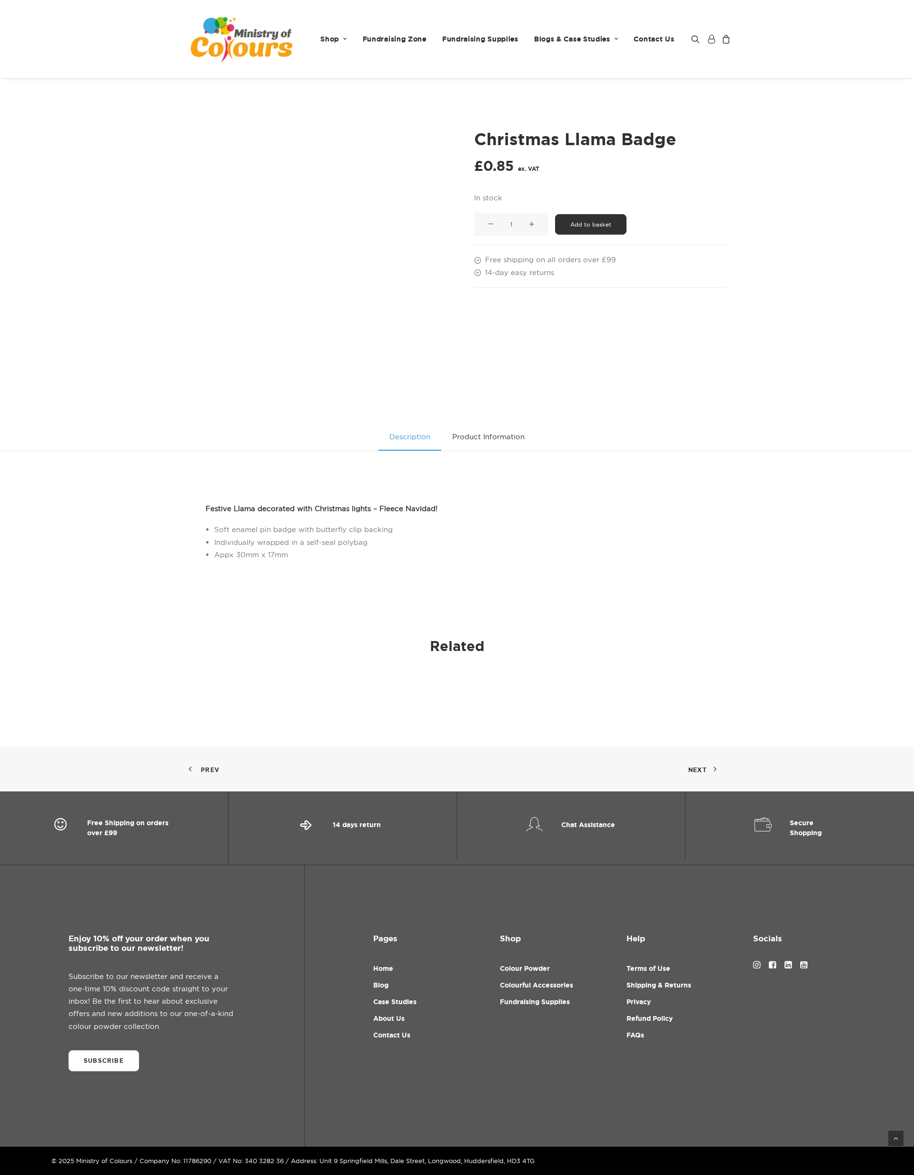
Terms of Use (648, 968)
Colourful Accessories (536, 985)
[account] (710, 39)
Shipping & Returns (658, 985)
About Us (389, 1018)
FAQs (635, 1035)
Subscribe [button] (104, 1061)
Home (383, 968)
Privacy (638, 1001)
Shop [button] (329, 39)
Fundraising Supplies (480, 39)
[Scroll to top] (896, 1137)
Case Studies (395, 1001)
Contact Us (654, 39)
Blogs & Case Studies (572, 39)
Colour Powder (525, 968)
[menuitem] (333, 39)
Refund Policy (649, 1018)
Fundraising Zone (395, 39)
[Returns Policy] (342, 828)
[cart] (724, 39)
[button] (697, 39)
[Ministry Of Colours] (243, 39)
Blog (380, 985)
